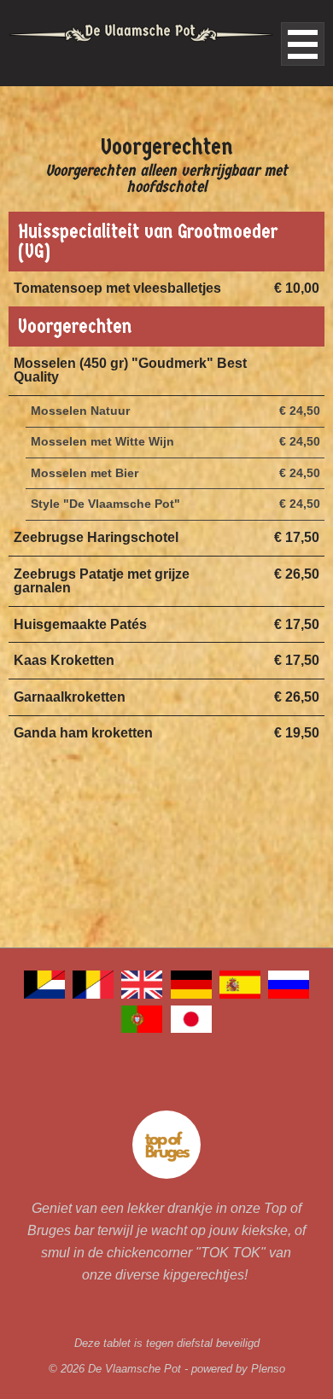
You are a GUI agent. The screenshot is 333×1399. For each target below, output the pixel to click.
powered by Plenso (238, 1368)
